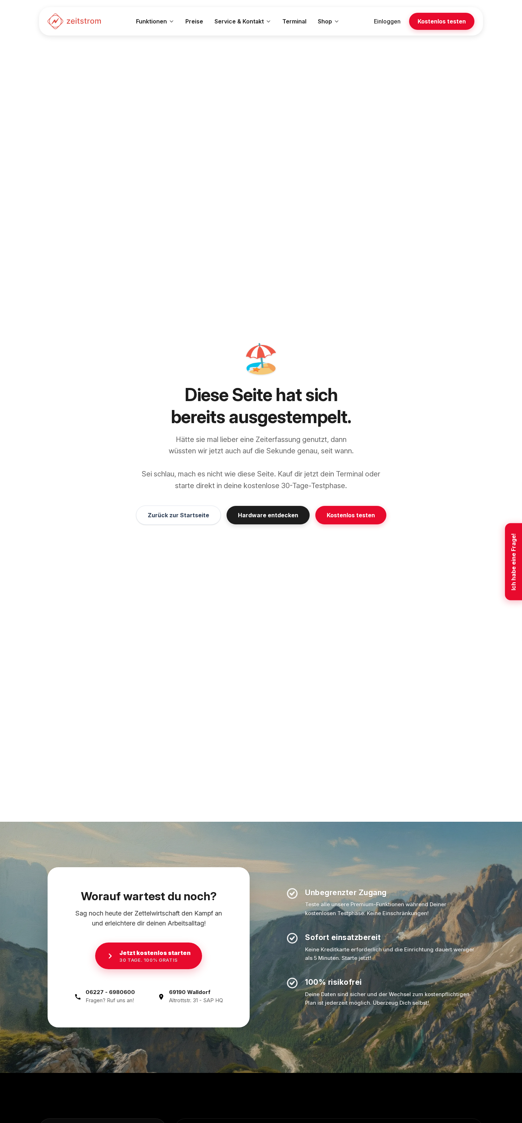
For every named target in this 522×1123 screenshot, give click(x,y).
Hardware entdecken (268, 515)
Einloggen (387, 21)
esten (442, 21)
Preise (194, 21)
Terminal (294, 21)
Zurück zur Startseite (178, 515)
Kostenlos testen (351, 515)
